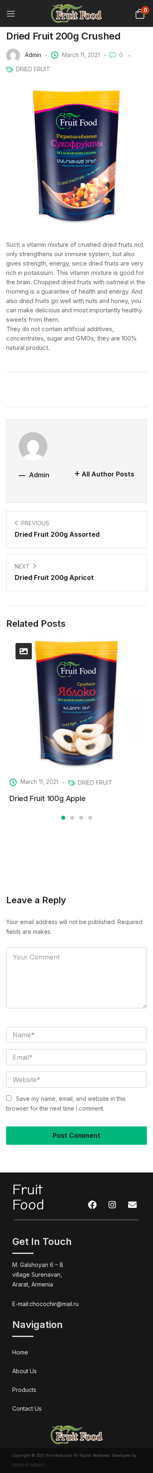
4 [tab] (90, 818)
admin (33, 54)
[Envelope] (132, 1205)
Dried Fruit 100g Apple (47, 798)
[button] (140, 13)
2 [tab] (72, 818)
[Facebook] (92, 1205)
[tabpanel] (76, 722)
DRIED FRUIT (33, 69)
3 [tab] (81, 818)
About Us (24, 1371)
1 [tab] (63, 818)
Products (24, 1389)
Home (20, 1352)
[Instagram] (112, 1205)
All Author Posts (108, 474)
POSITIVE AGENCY (29, 1465)
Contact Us (27, 1408)
